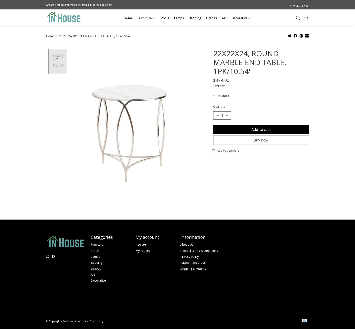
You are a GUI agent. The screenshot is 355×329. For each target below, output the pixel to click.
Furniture (97, 244)
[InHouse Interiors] (63, 17)
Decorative (98, 280)
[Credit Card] (304, 321)
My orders (143, 250)
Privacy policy (189, 256)
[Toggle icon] (298, 18)
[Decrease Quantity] (218, 115)
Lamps (179, 18)
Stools (164, 18)
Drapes (211, 18)
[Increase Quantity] (227, 115)
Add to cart (261, 129)
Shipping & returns (193, 268)
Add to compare (228, 150)
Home (128, 18)
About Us (186, 244)
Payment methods (193, 262)
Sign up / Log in (299, 6)
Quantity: (219, 106)
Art (224, 18)
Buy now (261, 140)
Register (141, 244)
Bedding (195, 18)
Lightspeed (110, 321)
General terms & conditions (199, 250)
